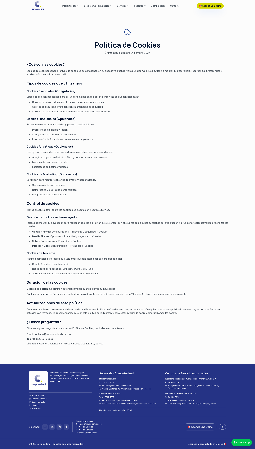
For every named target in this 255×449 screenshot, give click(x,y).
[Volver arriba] (222, 427)
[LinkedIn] (52, 427)
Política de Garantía (84, 430)
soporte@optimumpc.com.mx (181, 400)
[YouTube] (45, 427)
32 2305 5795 (108, 397)
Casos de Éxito (38, 402)
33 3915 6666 (108, 382)
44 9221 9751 (173, 382)
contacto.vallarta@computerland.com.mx (120, 400)
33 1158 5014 (173, 397)
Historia (35, 405)
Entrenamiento (38, 395)
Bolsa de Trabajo (39, 399)
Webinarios (37, 408)
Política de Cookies (84, 427)
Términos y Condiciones (86, 433)
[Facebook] (66, 427)
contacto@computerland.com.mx (116, 385)
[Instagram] (59, 427)
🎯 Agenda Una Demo (210, 6)
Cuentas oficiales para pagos (89, 424)
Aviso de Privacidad (84, 421)
